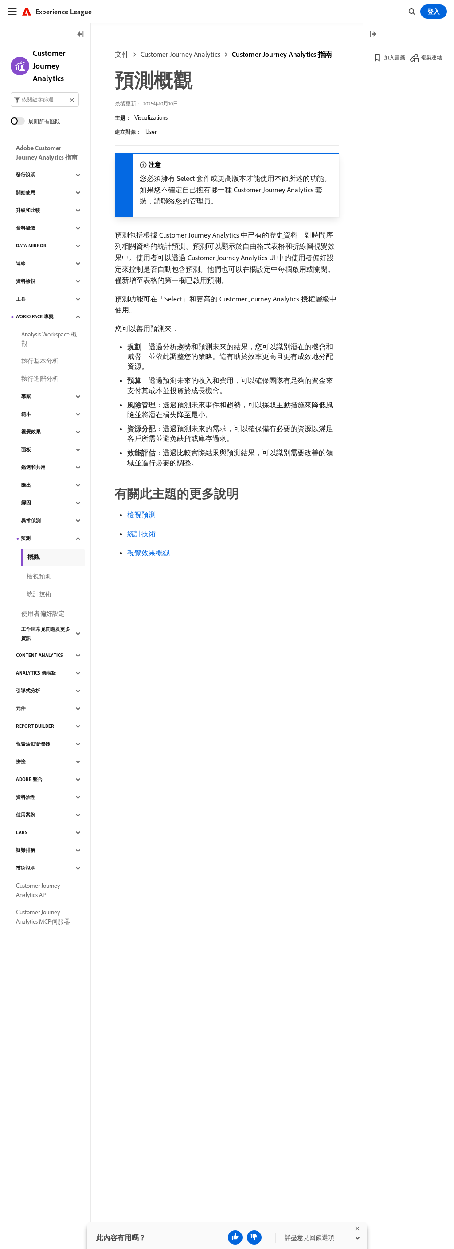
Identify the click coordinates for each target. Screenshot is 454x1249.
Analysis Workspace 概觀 (49, 338)
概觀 (33, 557)
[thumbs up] (235, 1237)
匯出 (26, 485)
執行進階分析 (40, 379)
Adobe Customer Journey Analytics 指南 (47, 152)
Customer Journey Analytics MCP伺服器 (43, 916)
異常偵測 (31, 520)
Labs (21, 832)
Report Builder (35, 726)
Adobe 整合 (29, 779)
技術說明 (25, 868)
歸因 (26, 503)
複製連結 (431, 57)
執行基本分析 (40, 361)
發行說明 (25, 175)
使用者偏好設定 (43, 613)
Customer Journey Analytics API (38, 890)
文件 (122, 54)
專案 (26, 396)
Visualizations (151, 117)
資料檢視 (25, 281)
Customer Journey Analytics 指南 (282, 54)
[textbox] (45, 99)
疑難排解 (25, 850)
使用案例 (25, 815)
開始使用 (25, 192)
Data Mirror (31, 245)
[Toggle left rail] (80, 35)
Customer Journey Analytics (180, 54)
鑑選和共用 (33, 467)
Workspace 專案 (35, 316)
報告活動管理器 (33, 744)
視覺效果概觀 (148, 552)
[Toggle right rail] (373, 35)
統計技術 (141, 533)
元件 (21, 708)
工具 (21, 299)
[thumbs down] (254, 1237)
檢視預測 (141, 514)
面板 (26, 449)
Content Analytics (39, 655)
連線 (21, 263)
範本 (26, 414)
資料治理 (25, 797)
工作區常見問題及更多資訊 (45, 633)
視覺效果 (31, 432)
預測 (26, 538)
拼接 (21, 761)
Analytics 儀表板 (36, 673)
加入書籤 (394, 57)
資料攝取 (25, 228)
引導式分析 (28, 690)
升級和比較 (28, 210)
